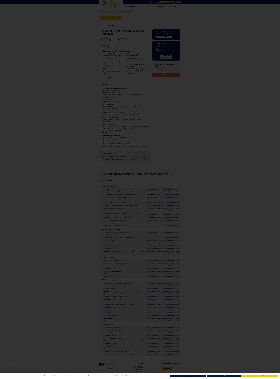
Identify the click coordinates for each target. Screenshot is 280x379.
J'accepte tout (188, 376)
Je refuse (224, 376)
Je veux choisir (259, 376)
